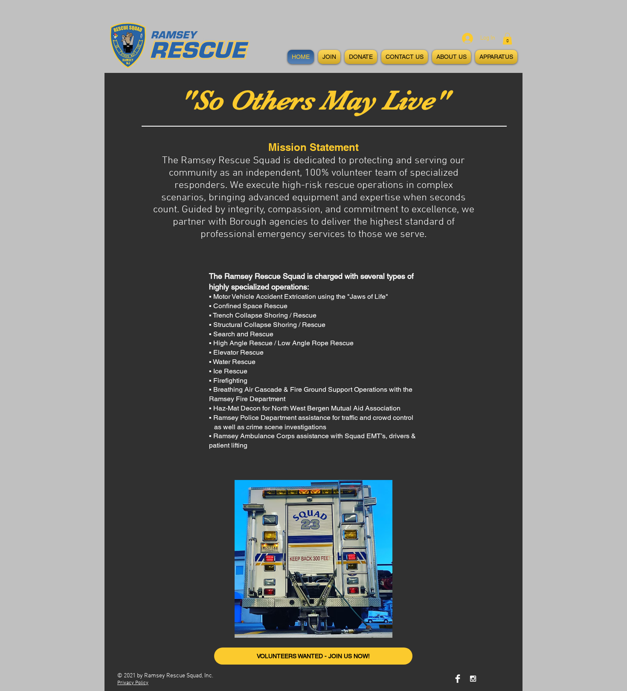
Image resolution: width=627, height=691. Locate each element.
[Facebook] (457, 678)
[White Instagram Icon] (473, 678)
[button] (507, 38)
